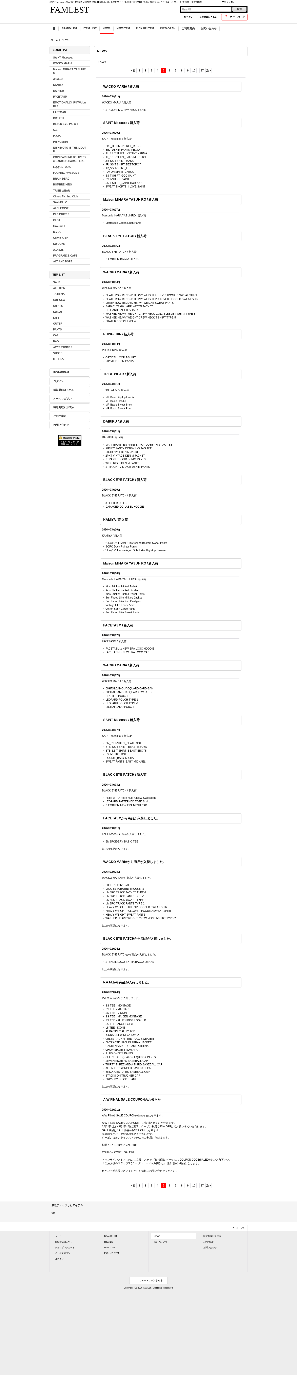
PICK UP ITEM (111, 1253)
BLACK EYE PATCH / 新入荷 (124, 236)
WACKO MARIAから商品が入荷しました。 (134, 862)
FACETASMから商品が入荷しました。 (131, 818)
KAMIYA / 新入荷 (115, 519)
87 (202, 70)
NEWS (157, 1236)
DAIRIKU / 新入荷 (116, 421)
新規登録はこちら (208, 17)
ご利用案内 (59, 416)
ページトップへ (239, 1228)
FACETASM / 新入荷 (118, 625)
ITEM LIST (109, 1242)
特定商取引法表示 (63, 407)
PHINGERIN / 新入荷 (118, 334)
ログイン (188, 17)
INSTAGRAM (61, 372)
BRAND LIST (110, 1236)
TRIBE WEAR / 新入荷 (119, 374)
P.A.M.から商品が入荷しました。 (127, 982)
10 (193, 70)
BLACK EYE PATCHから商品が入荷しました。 (138, 938)
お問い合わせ (61, 424)
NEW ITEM (109, 1247)
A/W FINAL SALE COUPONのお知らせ (132, 1099)
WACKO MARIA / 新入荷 (121, 86)
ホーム (58, 1236)
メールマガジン (62, 398)
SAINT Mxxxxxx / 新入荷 (121, 123)
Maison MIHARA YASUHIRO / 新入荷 (130, 199)
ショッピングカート (65, 1247)
